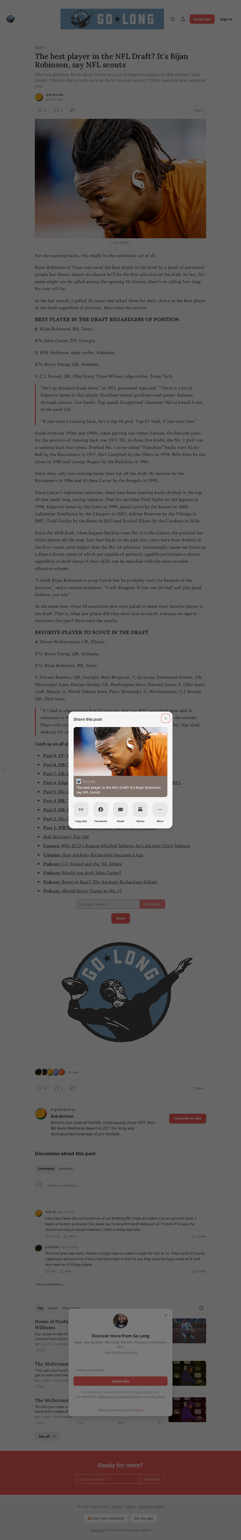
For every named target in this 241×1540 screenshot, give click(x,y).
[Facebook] (100, 809)
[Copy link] (80, 809)
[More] (160, 809)
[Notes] (140, 809)
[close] (165, 718)
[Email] (120, 809)
